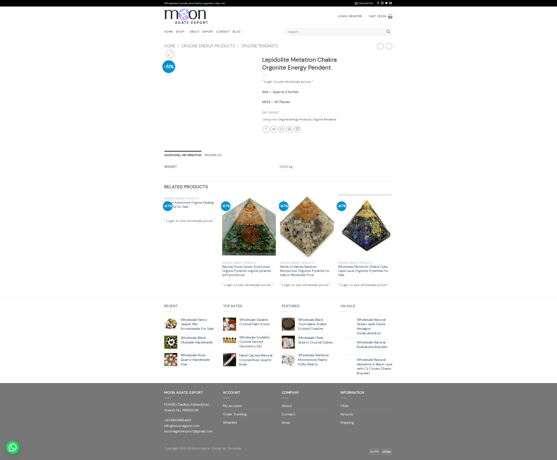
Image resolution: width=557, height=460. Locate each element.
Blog (236, 31)
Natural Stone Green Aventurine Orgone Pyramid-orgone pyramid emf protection (246, 271)
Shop (180, 31)
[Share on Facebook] (266, 129)
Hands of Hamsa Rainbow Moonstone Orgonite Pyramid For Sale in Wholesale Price (304, 271)
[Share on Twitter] (274, 129)
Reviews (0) (213, 155)
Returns (347, 414)
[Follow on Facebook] (378, 3)
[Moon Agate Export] (186, 16)
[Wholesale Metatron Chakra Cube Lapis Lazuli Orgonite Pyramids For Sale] (365, 227)
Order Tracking (235, 414)
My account (232, 405)
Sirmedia (234, 448)
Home (168, 31)
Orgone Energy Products (208, 46)
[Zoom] (170, 54)
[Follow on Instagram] (382, 3)
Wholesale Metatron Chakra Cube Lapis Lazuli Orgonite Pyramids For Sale (363, 271)
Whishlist (230, 422)
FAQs (345, 405)
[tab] (183, 155)
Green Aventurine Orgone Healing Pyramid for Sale (189, 205)
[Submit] (388, 32)
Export (208, 31)
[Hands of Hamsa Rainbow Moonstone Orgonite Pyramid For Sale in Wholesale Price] (307, 227)
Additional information (183, 155)
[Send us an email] (390, 3)
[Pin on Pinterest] (289, 129)
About (195, 31)
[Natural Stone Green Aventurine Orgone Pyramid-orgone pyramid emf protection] (249, 227)
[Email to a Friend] (281, 129)
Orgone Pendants (259, 46)
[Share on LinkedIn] (297, 129)
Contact (223, 31)
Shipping (347, 422)
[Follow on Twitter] (386, 3)
